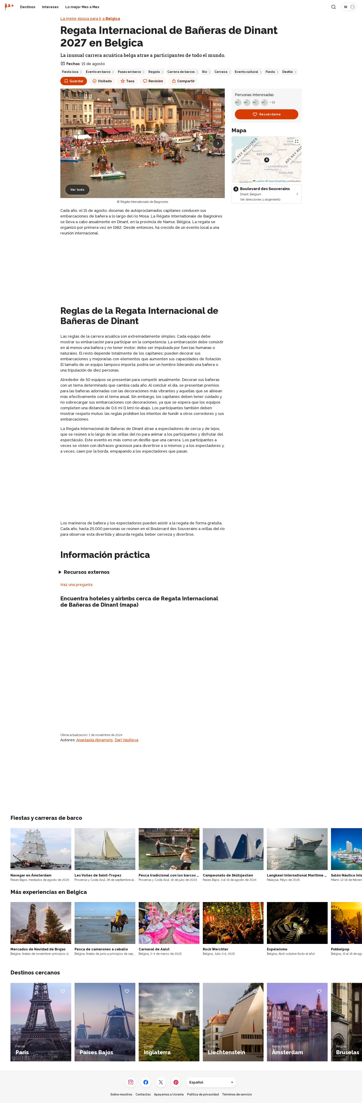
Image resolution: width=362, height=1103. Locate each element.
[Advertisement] (142, 269)
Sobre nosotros (121, 1094)
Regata (154, 71)
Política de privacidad (203, 1094)
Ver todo (77, 189)
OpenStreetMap (277, 181)
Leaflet (259, 181)
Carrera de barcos (181, 71)
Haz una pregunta (76, 584)
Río (204, 71)
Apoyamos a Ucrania (169, 1094)
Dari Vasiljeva (126, 740)
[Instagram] (131, 1082)
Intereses (50, 7)
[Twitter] (161, 1082)
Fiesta (270, 71)
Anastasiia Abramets (94, 740)
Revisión (156, 81)
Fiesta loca (70, 71)
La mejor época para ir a (90, 18)
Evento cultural (246, 71)
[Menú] (349, 7)
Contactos (143, 1094)
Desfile (287, 71)
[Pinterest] (176, 1082)
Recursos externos (87, 572)
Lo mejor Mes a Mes (82, 7)
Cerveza (221, 71)
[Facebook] (146, 1082)
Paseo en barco (129, 71)
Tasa (130, 81)
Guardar (77, 81)
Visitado (105, 81)
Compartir (186, 81)
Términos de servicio (237, 1094)
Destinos (27, 7)
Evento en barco (98, 71)
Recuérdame (270, 114)
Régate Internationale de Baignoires (144, 201)
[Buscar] (333, 7)
